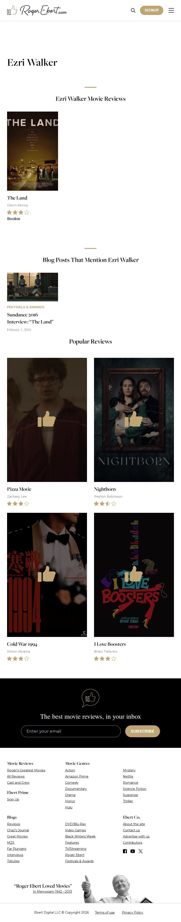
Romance (130, 783)
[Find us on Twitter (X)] (141, 851)
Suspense (130, 795)
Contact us (131, 830)
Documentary (76, 789)
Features (72, 843)
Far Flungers (16, 849)
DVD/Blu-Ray (75, 824)
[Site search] (133, 10)
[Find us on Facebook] (125, 851)
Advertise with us (136, 836)
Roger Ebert (74, 855)
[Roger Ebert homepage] (37, 10)
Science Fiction (134, 789)
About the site (134, 824)
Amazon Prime (77, 776)
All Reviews (16, 776)
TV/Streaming (75, 849)
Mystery (129, 770)
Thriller (128, 801)
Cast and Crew (18, 783)
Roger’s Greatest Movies (26, 770)
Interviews (15, 855)
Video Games (75, 830)
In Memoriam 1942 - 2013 (52, 892)
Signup (152, 10)
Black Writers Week (80, 836)
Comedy (71, 783)
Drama (70, 795)
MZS (10, 843)
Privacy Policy (132, 913)
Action (70, 770)
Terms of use (105, 913)
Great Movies (17, 836)
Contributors (132, 843)
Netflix (128, 776)
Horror (70, 801)
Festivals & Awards (79, 861)
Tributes (13, 861)
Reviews (13, 824)
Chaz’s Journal (18, 830)
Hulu (68, 807)
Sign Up (13, 799)
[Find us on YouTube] (132, 851)
